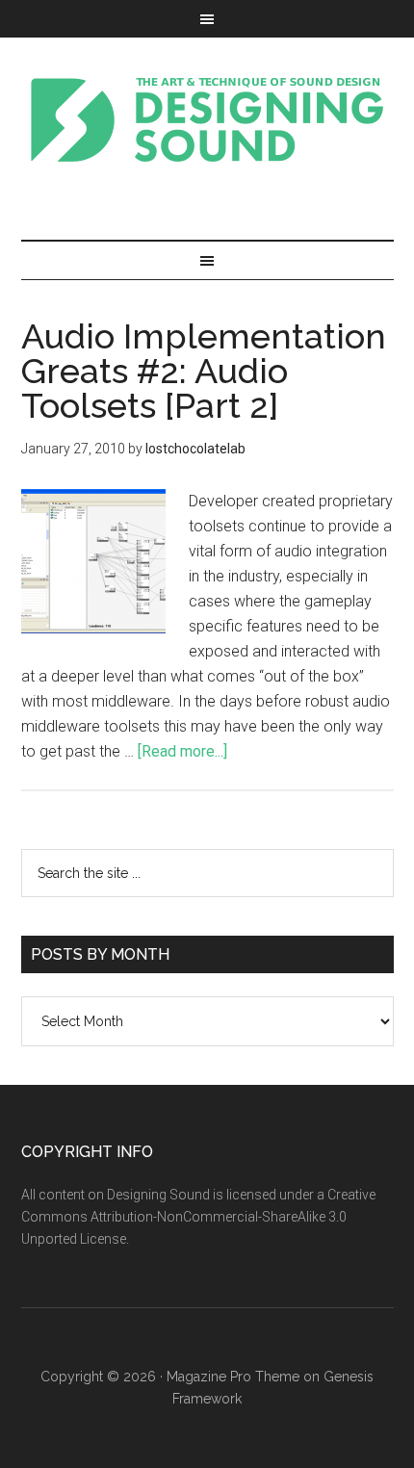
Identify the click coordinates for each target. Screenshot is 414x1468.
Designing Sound (207, 119)
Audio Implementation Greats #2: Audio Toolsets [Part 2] (203, 370)
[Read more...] (182, 751)
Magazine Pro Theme (233, 1376)
